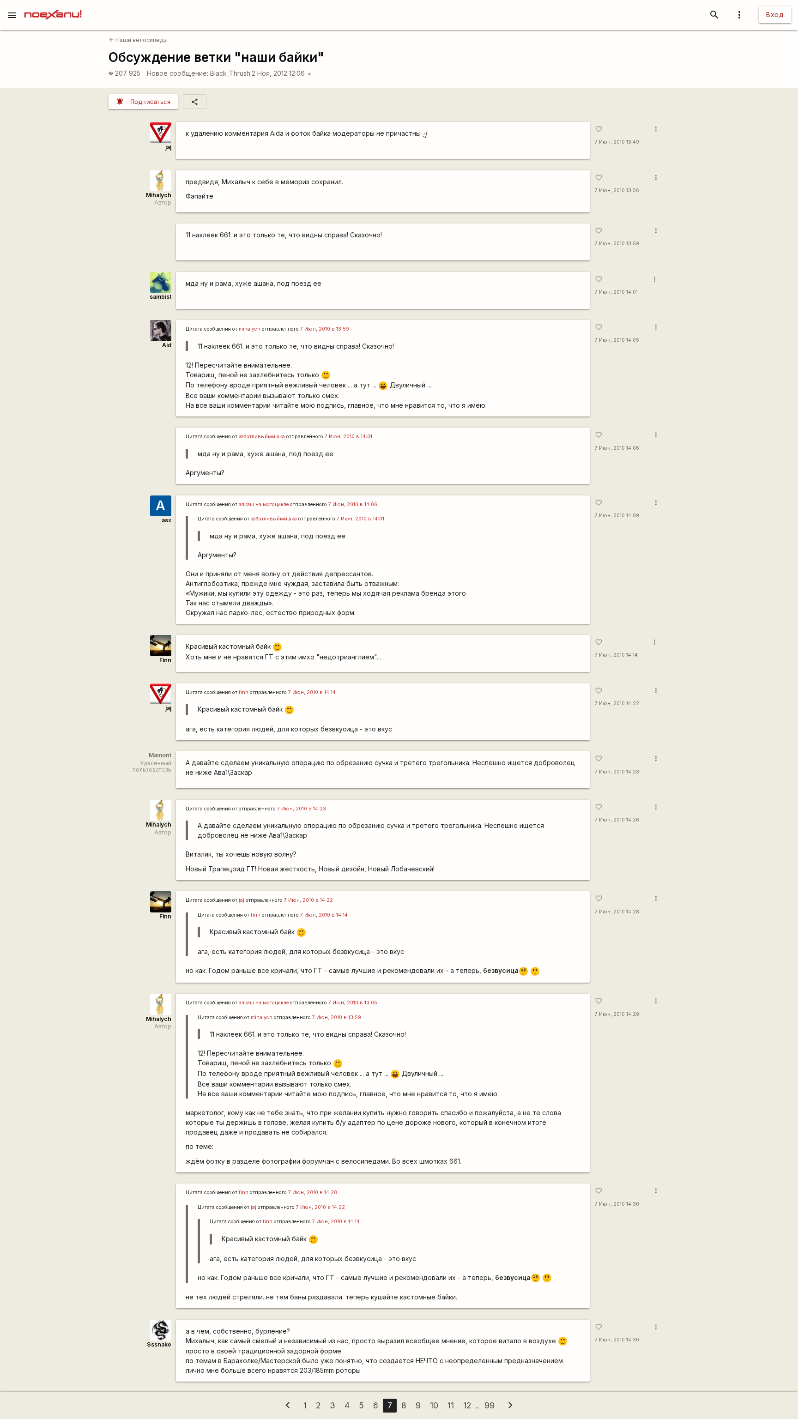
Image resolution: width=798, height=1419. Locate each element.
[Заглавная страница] (53, 6)
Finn (165, 660)
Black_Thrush (230, 73)
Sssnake (159, 1344)
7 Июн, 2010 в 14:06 (352, 504)
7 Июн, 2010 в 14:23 (301, 809)
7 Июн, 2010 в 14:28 (312, 1193)
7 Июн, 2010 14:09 (617, 516)
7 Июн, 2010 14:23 (617, 772)
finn (243, 692)
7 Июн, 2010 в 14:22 (308, 900)
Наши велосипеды (138, 39)
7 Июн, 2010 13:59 (617, 244)
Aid (166, 345)
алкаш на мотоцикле (264, 504)
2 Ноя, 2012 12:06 (282, 73)
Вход (775, 14)
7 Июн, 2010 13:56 (617, 190)
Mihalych (158, 195)
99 (489, 1405)
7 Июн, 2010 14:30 (617, 1204)
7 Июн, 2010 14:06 (617, 448)
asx (166, 520)
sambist (160, 296)
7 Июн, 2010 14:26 (617, 820)
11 (450, 1405)
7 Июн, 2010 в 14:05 (352, 1003)
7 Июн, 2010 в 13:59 (324, 329)
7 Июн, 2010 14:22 (617, 703)
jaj (168, 147)
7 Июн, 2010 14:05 (617, 340)
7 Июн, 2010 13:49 (617, 142)
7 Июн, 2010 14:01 (616, 292)
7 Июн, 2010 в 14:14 (312, 692)
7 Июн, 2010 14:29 (617, 1014)
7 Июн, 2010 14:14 (616, 655)
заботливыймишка (262, 437)
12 (467, 1405)
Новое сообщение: (177, 73)
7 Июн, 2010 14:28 (617, 912)
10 (434, 1405)
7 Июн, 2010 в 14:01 (348, 437)
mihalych (249, 329)
